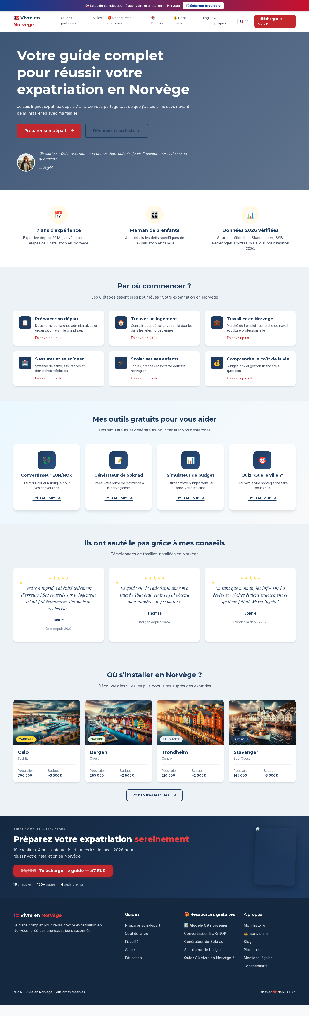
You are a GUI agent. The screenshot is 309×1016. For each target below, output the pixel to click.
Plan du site (254, 949)
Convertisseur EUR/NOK (205, 933)
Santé (130, 949)
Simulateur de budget (202, 949)
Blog (205, 18)
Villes (97, 18)
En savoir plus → (48, 338)
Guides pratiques (68, 20)
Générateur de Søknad (203, 941)
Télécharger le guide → (203, 5)
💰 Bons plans (180, 20)
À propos (220, 20)
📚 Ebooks (157, 20)
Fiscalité (131, 941)
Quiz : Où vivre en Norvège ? (209, 958)
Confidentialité (256, 966)
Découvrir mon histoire (117, 130)
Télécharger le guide (270, 21)
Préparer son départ (45, 130)
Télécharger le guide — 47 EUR (63, 870)
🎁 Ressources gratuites (119, 20)
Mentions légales (258, 958)
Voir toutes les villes (151, 795)
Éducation (133, 958)
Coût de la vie (136, 933)
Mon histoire (254, 925)
